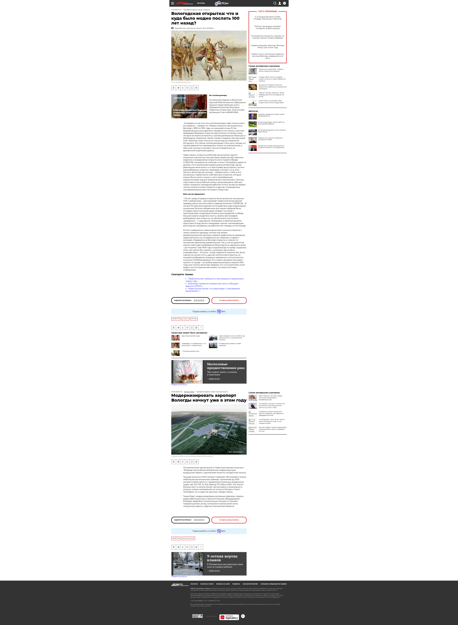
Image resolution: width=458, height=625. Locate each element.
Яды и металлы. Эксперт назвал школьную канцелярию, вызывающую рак (270, 398)
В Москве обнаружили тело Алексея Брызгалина (272, 131)
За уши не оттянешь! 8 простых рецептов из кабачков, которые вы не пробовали (273, 87)
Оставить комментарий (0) (229, 300)
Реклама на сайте (223, 584)
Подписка (236, 584)
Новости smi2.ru (179, 384)
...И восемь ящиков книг (190, 351)
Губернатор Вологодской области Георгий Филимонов (192, 456)
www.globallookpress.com (181, 82)
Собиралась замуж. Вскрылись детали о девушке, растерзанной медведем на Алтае (271, 413)
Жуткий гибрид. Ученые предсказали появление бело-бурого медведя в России (273, 429)
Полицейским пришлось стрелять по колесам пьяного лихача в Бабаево (267, 37)
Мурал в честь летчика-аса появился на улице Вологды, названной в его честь (268, 56)
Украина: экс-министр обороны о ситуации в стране (270, 138)
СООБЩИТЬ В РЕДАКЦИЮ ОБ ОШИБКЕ (274, 584)
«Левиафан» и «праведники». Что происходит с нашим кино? (194, 344)
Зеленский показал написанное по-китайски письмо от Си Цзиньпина (271, 146)
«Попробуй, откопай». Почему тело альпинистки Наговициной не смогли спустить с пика (272, 405)
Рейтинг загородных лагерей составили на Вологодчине (268, 27)
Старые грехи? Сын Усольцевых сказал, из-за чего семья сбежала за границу (272, 79)
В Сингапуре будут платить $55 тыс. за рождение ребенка (271, 123)
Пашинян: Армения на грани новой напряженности (271, 115)
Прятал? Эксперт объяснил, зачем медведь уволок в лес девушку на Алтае (271, 95)
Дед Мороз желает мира (191, 336)
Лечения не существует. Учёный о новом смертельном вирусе (271, 70)
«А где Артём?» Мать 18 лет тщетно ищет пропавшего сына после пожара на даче (272, 421)
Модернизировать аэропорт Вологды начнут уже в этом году (267, 47)
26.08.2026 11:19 (176, 392)
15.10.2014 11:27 (176, 10)
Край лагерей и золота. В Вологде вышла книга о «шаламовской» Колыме (232, 338)
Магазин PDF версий (250, 584)
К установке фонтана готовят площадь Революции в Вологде (268, 18)
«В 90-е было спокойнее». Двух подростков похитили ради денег (271, 101)
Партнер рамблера (211, 616)
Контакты (194, 584)
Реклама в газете (206, 584)
